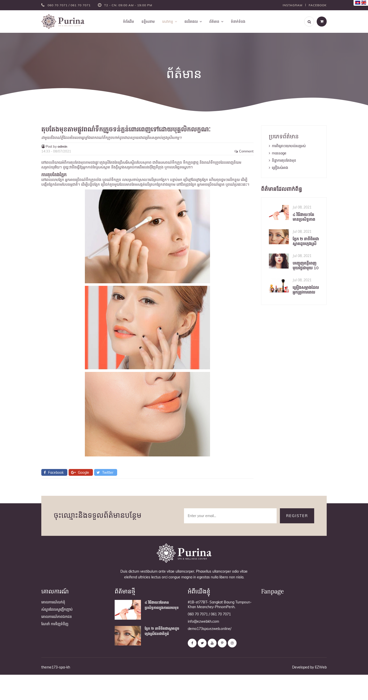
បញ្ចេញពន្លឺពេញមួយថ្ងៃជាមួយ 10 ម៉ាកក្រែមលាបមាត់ (306, 265)
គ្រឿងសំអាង (280, 167)
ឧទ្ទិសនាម (148, 21)
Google (83, 472)
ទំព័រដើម (128, 21)
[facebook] (192, 643)
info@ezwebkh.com (203, 621)
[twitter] (202, 643)
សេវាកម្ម (167, 21)
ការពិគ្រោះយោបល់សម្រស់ (289, 146)
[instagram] (232, 643)
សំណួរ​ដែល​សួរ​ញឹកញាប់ (57, 609)
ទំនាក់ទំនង (238, 21)
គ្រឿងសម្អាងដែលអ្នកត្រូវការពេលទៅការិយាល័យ (306, 290)
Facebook (318, 5)
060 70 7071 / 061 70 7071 (70, 5)
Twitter (107, 472)
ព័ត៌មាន (214, 21)
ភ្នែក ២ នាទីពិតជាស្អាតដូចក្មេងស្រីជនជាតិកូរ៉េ (306, 241)
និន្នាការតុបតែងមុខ (284, 160)
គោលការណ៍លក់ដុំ (53, 602)
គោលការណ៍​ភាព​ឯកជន (56, 616)
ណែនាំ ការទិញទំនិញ (54, 624)
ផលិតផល (191, 21)
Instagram (292, 5)
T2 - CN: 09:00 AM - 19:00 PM (128, 5)
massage (279, 153)
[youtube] (212, 643)
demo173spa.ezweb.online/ (209, 628)
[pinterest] (222, 643)
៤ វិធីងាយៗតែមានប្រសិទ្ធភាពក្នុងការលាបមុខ (304, 217)
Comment (246, 151)
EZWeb (321, 667)
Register (297, 515)
